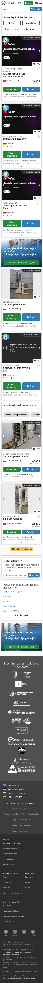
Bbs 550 (6, 596)
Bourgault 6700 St (11, 611)
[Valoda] (36, 3)
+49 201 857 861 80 (16, 793)
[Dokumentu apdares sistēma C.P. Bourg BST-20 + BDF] (21, 436)
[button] (40, 3)
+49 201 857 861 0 (16, 789)
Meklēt (36, 9)
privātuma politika (14, 978)
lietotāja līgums (29, 978)
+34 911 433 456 (15, 797)
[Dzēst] (27, 9)
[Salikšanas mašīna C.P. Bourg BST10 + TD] (21, 284)
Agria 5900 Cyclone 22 (21, 808)
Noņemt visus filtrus (14, 29)
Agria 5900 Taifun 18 (21, 820)
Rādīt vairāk (22, 615)
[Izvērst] (21, 99)
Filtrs (13, 23)
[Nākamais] (39, 51)
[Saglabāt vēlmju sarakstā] (38, 69)
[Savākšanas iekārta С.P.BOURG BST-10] (21, 499)
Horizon (36, 414)
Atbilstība (31, 23)
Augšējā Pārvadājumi (12, 591)
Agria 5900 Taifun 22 (21, 831)
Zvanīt (32, 89)
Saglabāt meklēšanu (22, 549)
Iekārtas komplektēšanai (16, 414)
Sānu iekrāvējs (33, 814)
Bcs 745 (6, 601)
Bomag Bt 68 (9, 606)
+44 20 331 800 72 (16, 785)
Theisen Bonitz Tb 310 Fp (14, 814)
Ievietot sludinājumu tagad (21, 262)
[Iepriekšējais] (4, 51)
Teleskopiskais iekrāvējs (21, 825)
